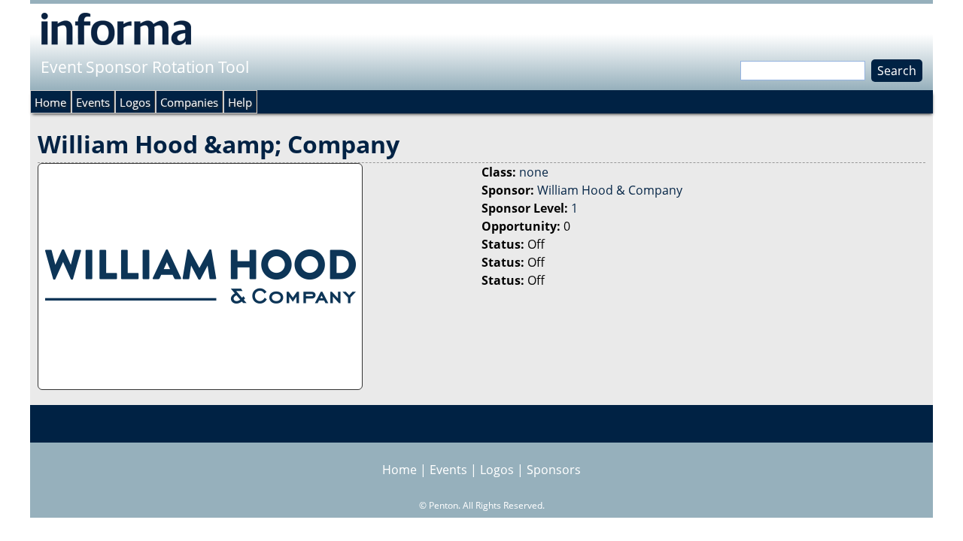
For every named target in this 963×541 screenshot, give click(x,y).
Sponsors (554, 469)
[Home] (116, 28)
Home (50, 102)
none (533, 172)
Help (240, 102)
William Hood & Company (609, 190)
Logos (135, 102)
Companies (189, 102)
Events (93, 102)
